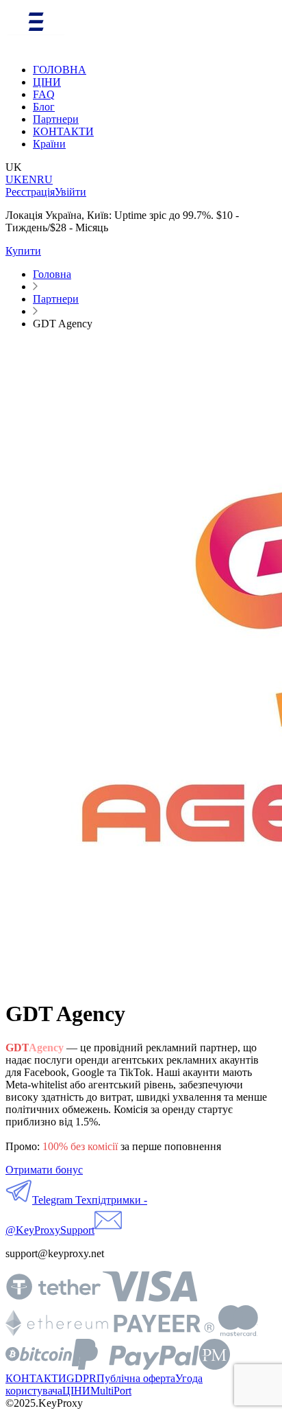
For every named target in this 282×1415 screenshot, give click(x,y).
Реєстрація (30, 192)
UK (13, 179)
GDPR (81, 1378)
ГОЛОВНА (59, 69)
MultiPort (110, 1390)
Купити (23, 251)
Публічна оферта (136, 1378)
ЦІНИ (47, 82)
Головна (52, 274)
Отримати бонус (44, 1170)
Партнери (56, 119)
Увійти (70, 192)
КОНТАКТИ (63, 131)
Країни (49, 144)
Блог (44, 107)
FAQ (44, 94)
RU (45, 179)
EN (29, 179)
